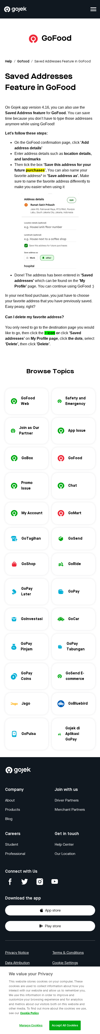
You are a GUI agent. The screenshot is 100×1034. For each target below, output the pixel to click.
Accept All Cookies (65, 1025)
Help (8, 61)
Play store (53, 926)
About (10, 800)
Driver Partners (67, 800)
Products (12, 809)
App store (53, 910)
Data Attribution (17, 962)
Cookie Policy (29, 1013)
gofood (23, 61)
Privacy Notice (17, 952)
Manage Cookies (31, 1025)
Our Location (65, 853)
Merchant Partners (70, 809)
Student (11, 844)
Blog (8, 818)
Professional (15, 853)
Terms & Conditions (68, 952)
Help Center (64, 844)
